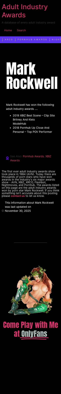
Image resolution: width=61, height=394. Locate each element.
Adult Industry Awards (25, 11)
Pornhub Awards (33, 156)
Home (8, 30)
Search (21, 30)
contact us (18, 196)
